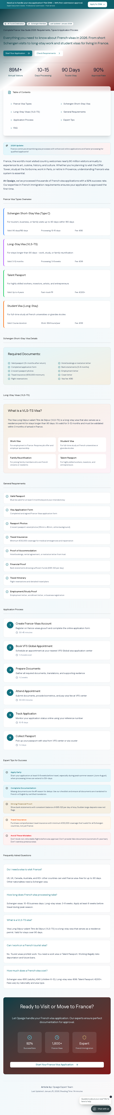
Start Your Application (15, 53)
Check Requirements (46, 53)
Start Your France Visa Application (54, 1065)
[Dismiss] (111, 1097)
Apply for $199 (96, 4)
